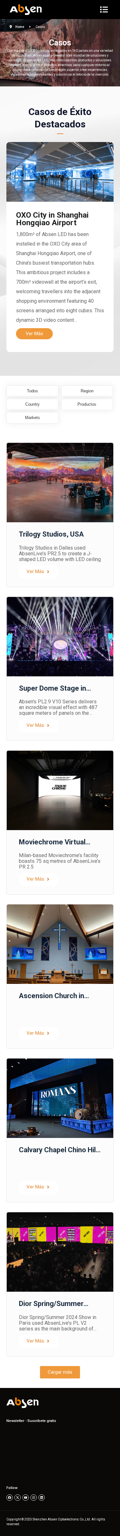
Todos (32, 391)
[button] (60, 1372)
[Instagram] (33, 1497)
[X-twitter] (17, 1497)
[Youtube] (25, 1497)
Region (87, 391)
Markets (32, 418)
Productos (86, 404)
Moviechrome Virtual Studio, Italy (52, 846)
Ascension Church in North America (51, 1000)
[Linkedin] (41, 1497)
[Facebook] (9, 1497)
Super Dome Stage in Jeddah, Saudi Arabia (52, 692)
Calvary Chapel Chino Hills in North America (60, 1154)
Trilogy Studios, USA (51, 534)
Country (32, 404)
